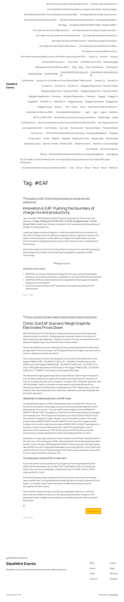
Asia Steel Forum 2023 (91, 61)
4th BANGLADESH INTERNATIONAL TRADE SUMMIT (92, 24)
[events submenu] (62, 106)
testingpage (112, 154)
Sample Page (97, 138)
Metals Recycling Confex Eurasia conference (75, 117)
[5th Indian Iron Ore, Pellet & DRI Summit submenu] (76, 46)
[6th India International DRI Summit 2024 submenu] (117, 46)
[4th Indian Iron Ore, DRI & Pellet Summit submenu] (69, 30)
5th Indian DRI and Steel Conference (99, 35)
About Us (93, 56)
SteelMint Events (11, 85)
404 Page (62, 24)
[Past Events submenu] (43, 133)
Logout (103, 112)
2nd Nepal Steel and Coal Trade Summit (98, 14)
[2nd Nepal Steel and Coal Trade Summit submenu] (117, 14)
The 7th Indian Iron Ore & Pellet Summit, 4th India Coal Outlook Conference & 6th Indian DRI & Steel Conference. (65, 161)
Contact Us (99, 80)
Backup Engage (110, 61)
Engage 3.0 (33, 101)
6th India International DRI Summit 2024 (97, 46)
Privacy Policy (34, 138)
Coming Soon (112, 67)
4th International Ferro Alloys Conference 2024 (94, 30)
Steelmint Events (83, 143)
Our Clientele (51, 127)
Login (95, 112)
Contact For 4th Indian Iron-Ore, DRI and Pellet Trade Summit (64, 80)
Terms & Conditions (109, 148)
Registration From (80, 138)
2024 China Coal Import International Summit (67, 3)
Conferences (28, 80)
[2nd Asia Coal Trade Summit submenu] (117, 3)
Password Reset (93, 127)
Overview (63, 127)
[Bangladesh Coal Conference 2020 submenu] (69, 67)
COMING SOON (35, 73)
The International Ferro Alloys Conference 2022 (43, 167)
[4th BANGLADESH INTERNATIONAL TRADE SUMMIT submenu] (117, 25)
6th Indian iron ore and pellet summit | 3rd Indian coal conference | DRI (53, 56)
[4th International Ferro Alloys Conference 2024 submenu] (117, 30)
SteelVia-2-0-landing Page (105, 143)
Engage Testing (45, 106)
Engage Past (112, 101)
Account (104, 56)
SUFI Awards (92, 148)
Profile (46, 138)
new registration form (108, 122)
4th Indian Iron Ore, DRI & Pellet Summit (50, 30)
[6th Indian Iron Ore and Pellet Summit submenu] (117, 51)
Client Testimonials (94, 67)
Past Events (36, 133)
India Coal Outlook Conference (102, 106)
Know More (93, 511)
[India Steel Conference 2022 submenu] (53, 112)
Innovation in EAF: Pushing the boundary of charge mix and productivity (58, 210)
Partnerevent (76, 127)
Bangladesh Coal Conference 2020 (52, 67)
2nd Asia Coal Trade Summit (103, 3)
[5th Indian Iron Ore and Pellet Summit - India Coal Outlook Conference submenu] (117, 40)
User (72, 167)
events (57, 106)
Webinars (113, 167)
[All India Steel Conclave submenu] (64, 61)
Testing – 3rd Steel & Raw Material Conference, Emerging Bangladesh (72, 154)
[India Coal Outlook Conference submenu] (117, 106)
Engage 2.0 (113, 96)
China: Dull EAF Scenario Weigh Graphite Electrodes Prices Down (56, 325)
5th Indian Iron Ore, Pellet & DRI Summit (57, 46)
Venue (79, 167)
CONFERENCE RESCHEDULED (74, 72)
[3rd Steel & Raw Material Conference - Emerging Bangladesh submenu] (117, 19)
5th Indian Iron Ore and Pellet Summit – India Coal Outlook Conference (84, 40)
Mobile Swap (104, 117)
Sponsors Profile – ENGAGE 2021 (58, 143)
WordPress (114, 595)
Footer (74, 106)
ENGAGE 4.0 (46, 101)
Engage (101, 96)
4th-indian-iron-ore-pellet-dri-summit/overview (58, 35)
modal (115, 117)
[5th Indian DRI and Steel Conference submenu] (117, 35)
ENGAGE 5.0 (59, 101)
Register (56, 138)
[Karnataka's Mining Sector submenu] (81, 112)
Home (82, 106)
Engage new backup (94, 101)
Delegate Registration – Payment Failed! (99, 85)
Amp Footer (72, 61)
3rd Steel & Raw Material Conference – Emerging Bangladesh (88, 19)
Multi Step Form (28, 122)
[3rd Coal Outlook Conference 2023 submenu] (56, 19)
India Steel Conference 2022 (39, 112)
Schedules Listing (32, 143)
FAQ (67, 106)
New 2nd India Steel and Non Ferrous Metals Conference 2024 (67, 122)
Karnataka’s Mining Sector (68, 112)
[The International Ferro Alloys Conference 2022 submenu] (66, 167)
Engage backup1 (75, 101)
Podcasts (113, 133)
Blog (74, 67)
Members (113, 112)
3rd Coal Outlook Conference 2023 (40, 19)
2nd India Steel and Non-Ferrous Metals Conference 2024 (50, 14)
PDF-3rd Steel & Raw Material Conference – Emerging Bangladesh (76, 133)
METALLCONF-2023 (42, 117)
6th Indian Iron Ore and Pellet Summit (99, 51)
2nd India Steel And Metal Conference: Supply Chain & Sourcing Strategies (81, 9)
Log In (87, 112)
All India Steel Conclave (52, 61)
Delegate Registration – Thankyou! (45, 96)
